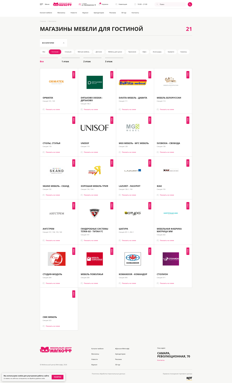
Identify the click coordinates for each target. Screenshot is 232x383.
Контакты (135, 13)
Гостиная (55, 52)
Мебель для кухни (115, 52)
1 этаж (65, 61)
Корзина (104, 4)
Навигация (123, 4)
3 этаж (108, 61)
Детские (99, 52)
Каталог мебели (46, 13)
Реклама (112, 13)
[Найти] (157, 4)
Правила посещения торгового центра (177, 374)
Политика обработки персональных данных (108, 374)
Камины (184, 52)
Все (44, 52)
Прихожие (132, 52)
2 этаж (87, 61)
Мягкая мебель (83, 52)
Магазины (61, 13)
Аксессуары (157, 52)
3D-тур (123, 13)
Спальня (68, 52)
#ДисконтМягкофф (122, 349)
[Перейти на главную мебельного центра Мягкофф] (62, 4)
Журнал (85, 13)
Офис (144, 52)
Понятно (57, 377)
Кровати (171, 52)
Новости (74, 13)
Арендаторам (99, 13)
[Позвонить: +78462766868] (190, 4)
